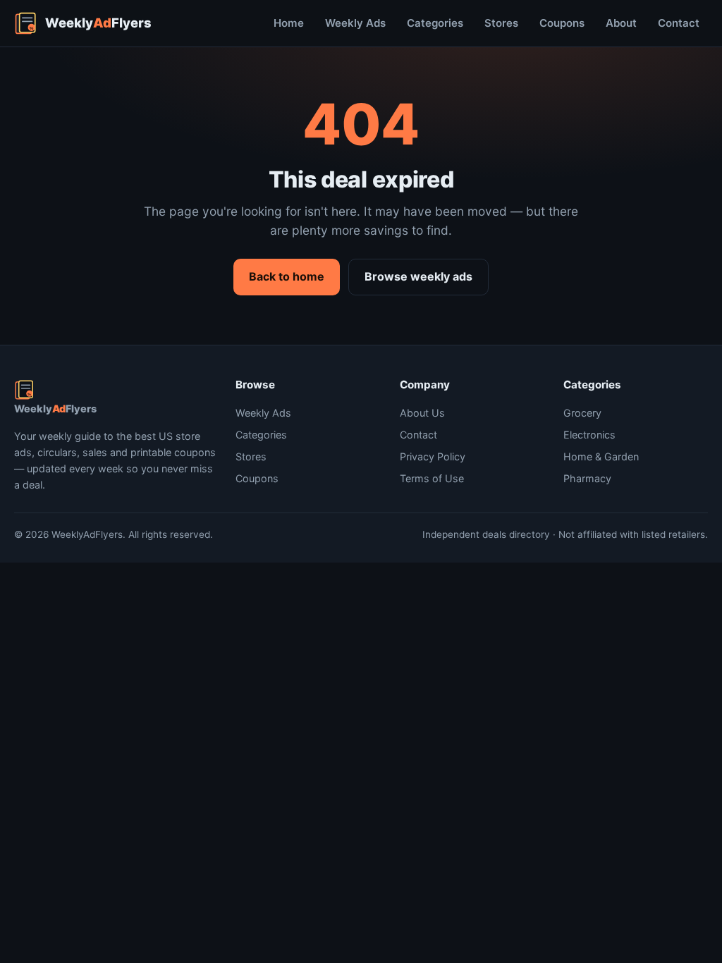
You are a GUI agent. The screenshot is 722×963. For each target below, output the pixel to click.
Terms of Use (432, 478)
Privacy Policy (432, 456)
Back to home (286, 276)
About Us (422, 413)
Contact (678, 23)
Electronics (589, 435)
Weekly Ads (355, 23)
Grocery (582, 413)
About (621, 23)
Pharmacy (587, 478)
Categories (435, 23)
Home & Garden (601, 456)
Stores (501, 23)
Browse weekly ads (418, 276)
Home (289, 23)
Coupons (562, 23)
